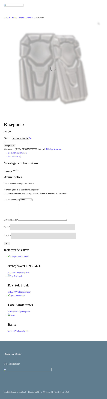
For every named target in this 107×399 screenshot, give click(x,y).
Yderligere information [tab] (17, 153)
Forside (7, 17)
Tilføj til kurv (9, 146)
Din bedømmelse (11, 200)
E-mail (7, 236)
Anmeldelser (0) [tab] (14, 156)
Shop (14, 17)
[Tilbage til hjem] (13, 5)
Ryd (30, 138)
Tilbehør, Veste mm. (25, 17)
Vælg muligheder (22, 272)
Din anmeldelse (11, 220)
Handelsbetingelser (12, 364)
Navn (7, 227)
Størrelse (8, 138)
